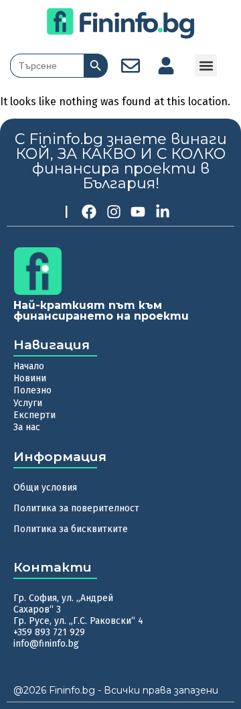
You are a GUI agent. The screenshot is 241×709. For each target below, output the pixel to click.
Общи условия (45, 487)
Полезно (32, 390)
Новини (29, 378)
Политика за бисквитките (70, 529)
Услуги (27, 403)
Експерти (34, 415)
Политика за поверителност (76, 508)
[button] (206, 65)
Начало (28, 366)
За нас (26, 427)
